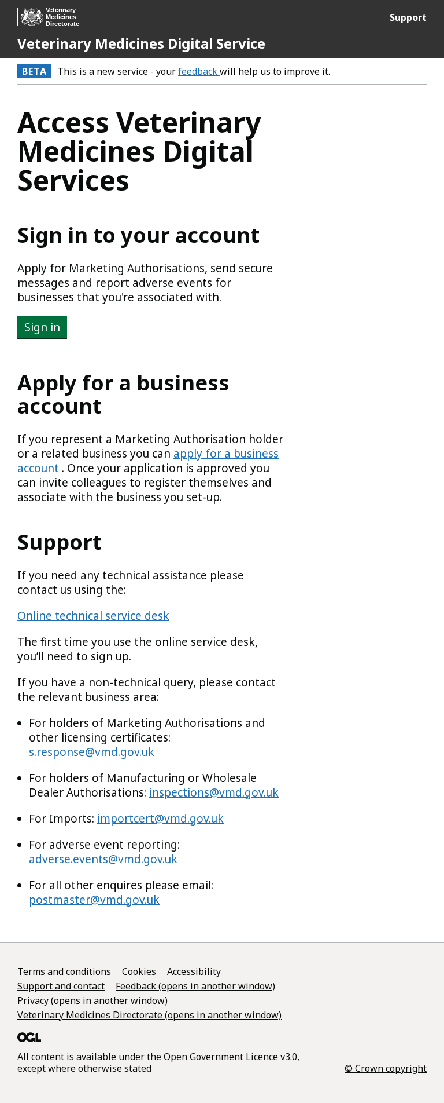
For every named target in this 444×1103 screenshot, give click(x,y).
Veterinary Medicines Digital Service (141, 43)
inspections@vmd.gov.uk (214, 792)
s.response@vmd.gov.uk (91, 751)
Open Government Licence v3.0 (230, 1056)
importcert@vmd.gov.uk (160, 818)
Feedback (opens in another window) (195, 986)
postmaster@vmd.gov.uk (94, 899)
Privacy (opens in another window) (92, 1000)
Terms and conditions (64, 971)
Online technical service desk (93, 615)
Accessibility (194, 971)
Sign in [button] (42, 327)
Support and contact (61, 986)
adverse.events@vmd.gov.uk (103, 859)
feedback (199, 71)
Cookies (139, 971)
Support (408, 17)
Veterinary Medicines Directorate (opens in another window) (149, 1015)
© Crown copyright (386, 1068)
